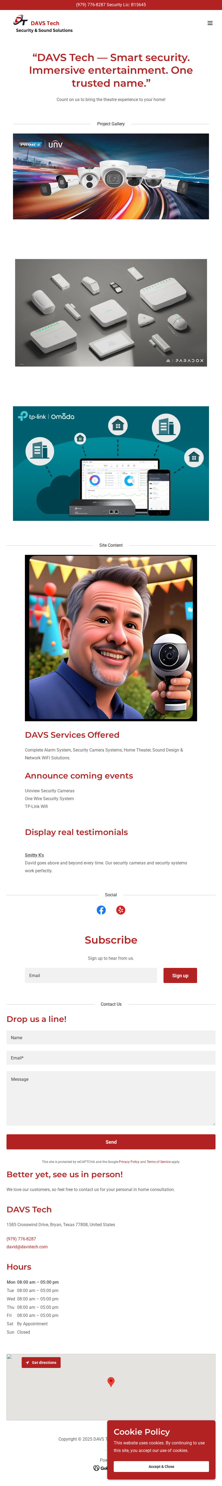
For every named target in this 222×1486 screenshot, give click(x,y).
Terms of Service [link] (159, 1162)
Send (111, 1142)
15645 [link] (140, 4)
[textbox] (91, 975)
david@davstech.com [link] (27, 1246)
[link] (41, 23)
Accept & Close (161, 1466)
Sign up (180, 975)
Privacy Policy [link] (129, 1162)
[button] (210, 23)
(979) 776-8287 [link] (91, 4)
